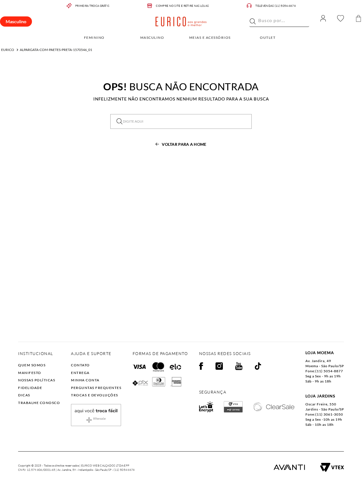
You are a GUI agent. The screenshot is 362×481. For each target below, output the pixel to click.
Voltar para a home (184, 144)
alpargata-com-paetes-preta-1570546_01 (56, 50)
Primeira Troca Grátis (92, 6)
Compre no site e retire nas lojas (182, 6)
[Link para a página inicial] (7, 49)
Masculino (16, 21)
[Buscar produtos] (252, 21)
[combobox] (279, 21)
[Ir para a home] (181, 21)
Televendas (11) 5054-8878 (275, 6)
